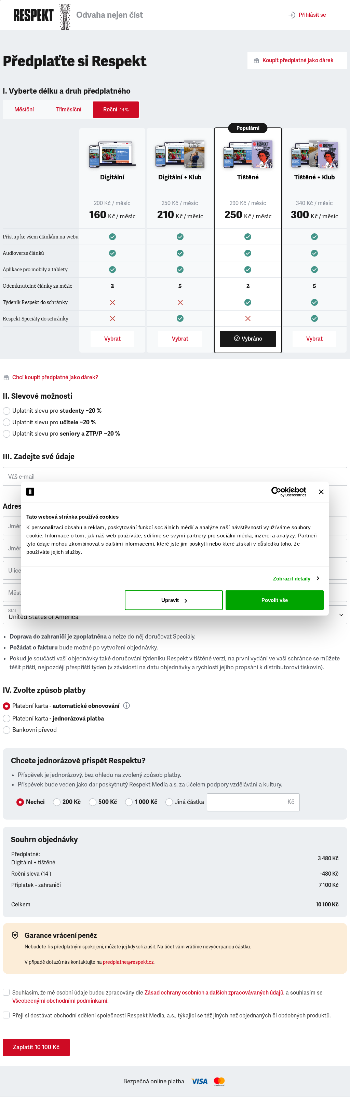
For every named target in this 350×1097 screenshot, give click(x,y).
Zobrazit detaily (292, 578)
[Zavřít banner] (321, 491)
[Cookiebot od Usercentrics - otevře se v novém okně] (276, 491)
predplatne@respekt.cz (128, 962)
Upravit (170, 600)
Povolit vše (274, 600)
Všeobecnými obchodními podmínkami (59, 1001)
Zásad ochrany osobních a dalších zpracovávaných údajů (214, 992)
